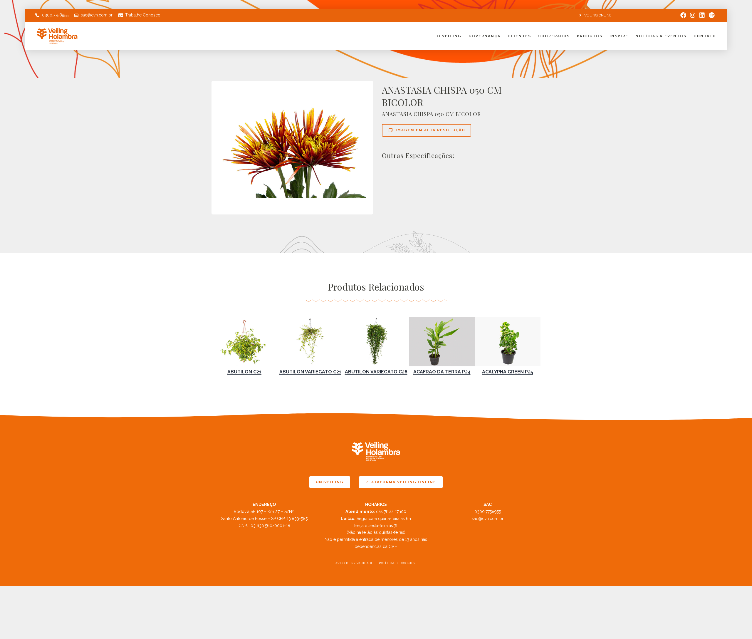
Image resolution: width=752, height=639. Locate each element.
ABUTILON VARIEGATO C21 (310, 372)
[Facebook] (683, 15)
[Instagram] (693, 15)
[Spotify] (711, 15)
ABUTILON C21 (244, 372)
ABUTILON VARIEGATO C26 (376, 372)
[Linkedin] (702, 15)
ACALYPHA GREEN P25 (507, 372)
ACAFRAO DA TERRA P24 (442, 372)
